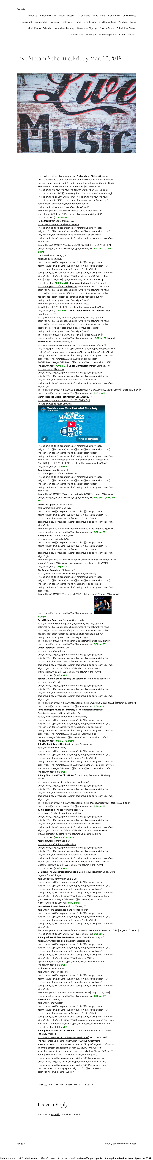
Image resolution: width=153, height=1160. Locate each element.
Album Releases (66, 15)
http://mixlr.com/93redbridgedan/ (54, 623)
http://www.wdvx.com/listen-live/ (54, 317)
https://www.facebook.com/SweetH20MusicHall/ (62, 716)
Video (122, 34)
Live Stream (90, 22)
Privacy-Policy (106, 28)
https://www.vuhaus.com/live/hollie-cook (58, 224)
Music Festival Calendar (40, 28)
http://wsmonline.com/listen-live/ (54, 508)
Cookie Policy (129, 15)
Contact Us (114, 15)
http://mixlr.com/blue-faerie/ (52, 747)
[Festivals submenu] (71, 22)
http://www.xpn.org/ (48, 345)
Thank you (91, 34)
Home (78, 22)
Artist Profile (83, 15)
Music (133, 22)
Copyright (27, 22)
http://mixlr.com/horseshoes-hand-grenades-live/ (63, 910)
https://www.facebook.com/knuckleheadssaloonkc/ (64, 941)
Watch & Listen (73, 1084)
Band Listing (99, 15)
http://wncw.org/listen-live (51, 369)
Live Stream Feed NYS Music (113, 22)
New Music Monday (64, 28)
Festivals (66, 22)
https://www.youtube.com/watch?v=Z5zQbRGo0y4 (64, 400)
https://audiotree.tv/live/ (50, 259)
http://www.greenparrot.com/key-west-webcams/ (63, 782)
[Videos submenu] (135, 34)
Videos (131, 34)
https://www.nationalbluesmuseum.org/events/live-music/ (67, 573)
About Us (32, 15)
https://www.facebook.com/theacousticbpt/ (60, 813)
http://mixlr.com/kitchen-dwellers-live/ (57, 844)
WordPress (130, 1143)
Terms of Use (76, 34)
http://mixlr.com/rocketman (52, 651)
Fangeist (21, 9)
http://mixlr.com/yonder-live (52, 682)
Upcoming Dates (107, 34)
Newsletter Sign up (87, 28)
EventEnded (41, 22)
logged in (55, 1114)
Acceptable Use (48, 15)
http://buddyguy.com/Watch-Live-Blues (57, 286)
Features (54, 22)
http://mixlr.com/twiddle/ (50, 1003)
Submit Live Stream (126, 28)
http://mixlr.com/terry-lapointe (53, 972)
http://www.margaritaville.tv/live (54, 539)
